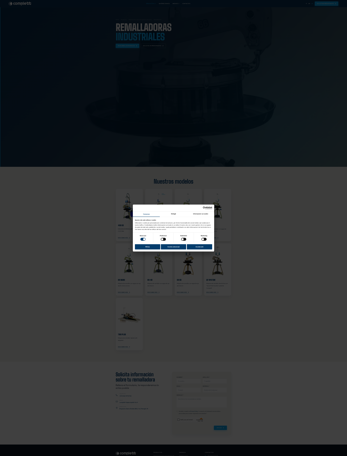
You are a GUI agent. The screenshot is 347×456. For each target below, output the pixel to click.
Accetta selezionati (173, 246)
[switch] (163, 239)
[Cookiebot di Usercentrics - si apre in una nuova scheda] (204, 208)
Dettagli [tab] (173, 213)
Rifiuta (147, 246)
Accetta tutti (199, 246)
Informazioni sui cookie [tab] (200, 213)
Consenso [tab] (146, 214)
